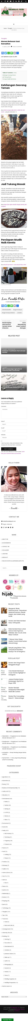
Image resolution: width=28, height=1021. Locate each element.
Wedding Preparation (9, 982)
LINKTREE (5, 553)
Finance (4, 848)
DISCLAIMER (5, 550)
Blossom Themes (20, 1009)
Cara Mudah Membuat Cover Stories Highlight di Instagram (17, 673)
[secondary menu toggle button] (1, 1)
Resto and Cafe (8, 925)
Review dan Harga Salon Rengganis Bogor (17, 664)
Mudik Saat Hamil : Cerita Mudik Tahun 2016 (15, 264)
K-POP (18, 385)
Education (8, 385)
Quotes (4, 890)
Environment (5, 823)
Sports (4, 904)
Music (5, 819)
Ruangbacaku (5, 741)
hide (15, 72)
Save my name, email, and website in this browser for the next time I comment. (11, 444)
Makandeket (5, 736)
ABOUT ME (5, 539)
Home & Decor (6, 872)
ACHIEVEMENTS (6, 543)
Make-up (6, 957)
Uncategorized (6, 929)
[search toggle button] (25, 1)
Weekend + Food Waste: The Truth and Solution (13, 351)
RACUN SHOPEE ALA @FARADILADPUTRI (13, 561)
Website (3, 434)
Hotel (5, 921)
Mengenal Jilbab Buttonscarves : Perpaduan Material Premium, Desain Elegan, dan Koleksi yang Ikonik (18, 612)
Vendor (6, 971)
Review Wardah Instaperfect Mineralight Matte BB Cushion (16, 689)
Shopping (4, 900)
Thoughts (4, 38)
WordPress (17, 1010)
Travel (4, 918)
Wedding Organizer (9, 979)
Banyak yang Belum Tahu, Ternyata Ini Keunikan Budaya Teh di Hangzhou (17, 649)
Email (2, 428)
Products (6, 844)
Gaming (6, 808)
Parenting (6, 837)
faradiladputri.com (15, 1007)
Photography (7, 964)
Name (3, 421)
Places (4, 886)
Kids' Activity (7, 833)
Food (3, 851)
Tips (3, 915)
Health (4, 869)
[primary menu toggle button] (14, 24)
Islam (3, 879)
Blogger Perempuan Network (8, 312)
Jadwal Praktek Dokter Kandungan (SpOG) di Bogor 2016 (16, 681)
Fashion (6, 805)
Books (3, 385)
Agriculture (5, 777)
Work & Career (6, 986)
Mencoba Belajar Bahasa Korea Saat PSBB (13, 387)
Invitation (6, 950)
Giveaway (4, 865)
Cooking (6, 854)
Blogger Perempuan (17, 309)
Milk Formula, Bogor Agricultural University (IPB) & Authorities (12, 369)
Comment (3, 406)
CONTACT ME (5, 546)
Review (4, 897)
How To (14, 385)
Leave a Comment (17, 46)
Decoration (7, 942)
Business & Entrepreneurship (9, 787)
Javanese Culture (8, 953)
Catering (6, 939)
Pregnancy (7, 840)
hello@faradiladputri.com (9, 521)
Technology (5, 908)
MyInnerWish (5, 758)
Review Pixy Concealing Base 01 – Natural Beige (16, 697)
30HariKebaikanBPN (6, 309)
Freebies (4, 861)
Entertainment (6, 798)
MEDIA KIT (5, 557)
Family (3, 830)
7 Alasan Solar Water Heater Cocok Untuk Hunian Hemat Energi (18, 641)
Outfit (6, 961)
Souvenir (6, 968)
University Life (11, 349)
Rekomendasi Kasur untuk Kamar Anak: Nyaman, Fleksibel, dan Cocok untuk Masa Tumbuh (17, 632)
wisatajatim (5, 752)
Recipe (6, 858)
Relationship (5, 893)
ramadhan (19, 312)
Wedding (4, 936)
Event (3, 827)
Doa (5, 882)
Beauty (4, 784)
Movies (6, 816)
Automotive (5, 780)
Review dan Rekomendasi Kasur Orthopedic (17, 622)
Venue (6, 975)
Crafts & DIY (5, 791)
